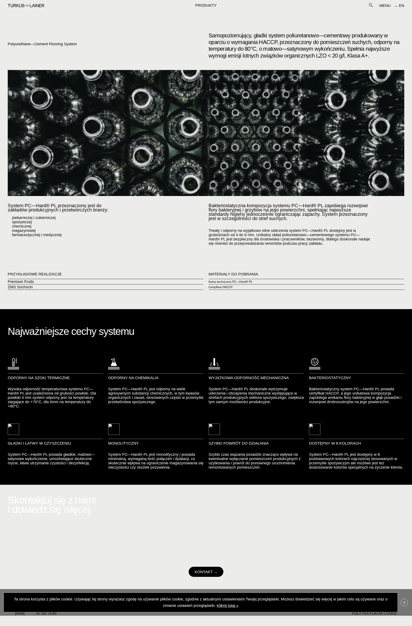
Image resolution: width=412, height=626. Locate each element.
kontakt (204, 572)
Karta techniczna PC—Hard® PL (231, 281)
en (401, 5)
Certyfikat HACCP (221, 287)
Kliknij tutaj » (227, 605)
